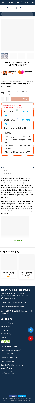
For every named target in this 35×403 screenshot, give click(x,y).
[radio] (9, 91)
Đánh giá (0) (6, 170)
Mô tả (4, 167)
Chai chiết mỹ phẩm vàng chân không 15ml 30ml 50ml (27, 273)
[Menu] (32, 8)
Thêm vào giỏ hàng (20, 99)
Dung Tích (2, 93)
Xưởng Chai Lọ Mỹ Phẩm (21, 398)
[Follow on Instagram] (6, 372)
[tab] (17, 167)
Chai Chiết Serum (28, 81)
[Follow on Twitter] (9, 372)
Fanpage (13, 396)
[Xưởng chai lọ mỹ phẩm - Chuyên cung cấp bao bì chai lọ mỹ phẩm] (16, 8)
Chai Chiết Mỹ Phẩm (15, 81)
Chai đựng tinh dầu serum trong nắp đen (8, 273)
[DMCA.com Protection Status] (5, 341)
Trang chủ (4, 81)
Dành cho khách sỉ (9, 174)
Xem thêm (16, 241)
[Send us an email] (12, 372)
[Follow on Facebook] (2, 372)
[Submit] (31, 14)
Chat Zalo (22, 396)
